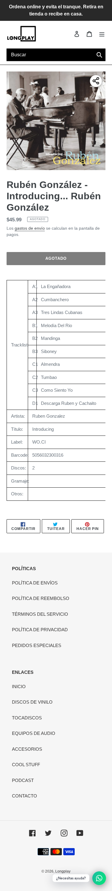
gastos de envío (30, 228)
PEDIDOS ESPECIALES (36, 645)
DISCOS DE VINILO (32, 702)
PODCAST (23, 780)
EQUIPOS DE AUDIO (33, 733)
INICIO (19, 686)
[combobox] (56, 54)
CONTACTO (24, 795)
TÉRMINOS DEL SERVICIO (40, 614)
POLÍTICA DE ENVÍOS (35, 582)
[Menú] (102, 33)
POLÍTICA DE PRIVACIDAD (40, 629)
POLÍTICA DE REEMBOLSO (40, 598)
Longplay (62, 871)
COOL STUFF (26, 764)
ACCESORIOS (27, 749)
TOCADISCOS (27, 717)
